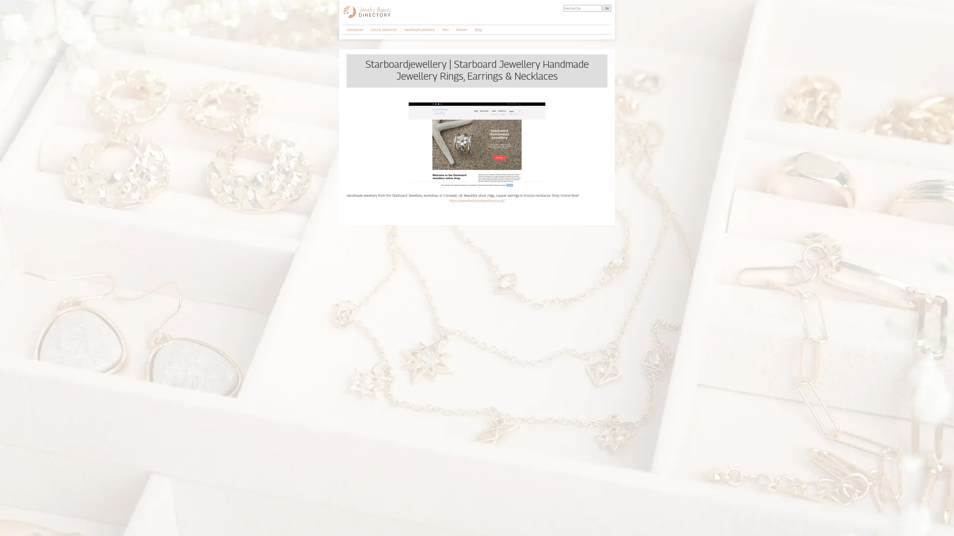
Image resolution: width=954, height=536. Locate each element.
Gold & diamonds (384, 30)
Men (445, 30)
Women (461, 30)
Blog (478, 30)
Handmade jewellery (419, 30)
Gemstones (355, 30)
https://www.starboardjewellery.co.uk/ (477, 201)
